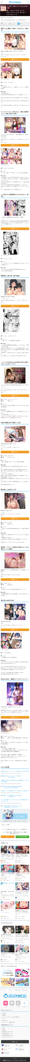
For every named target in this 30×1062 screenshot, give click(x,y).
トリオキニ (7, 1053)
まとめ (10, 990)
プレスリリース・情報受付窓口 (8, 1022)
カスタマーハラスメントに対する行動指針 (10, 1017)
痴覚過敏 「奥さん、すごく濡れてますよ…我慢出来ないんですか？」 (22, 912)
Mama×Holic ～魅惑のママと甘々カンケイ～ (11, 707)
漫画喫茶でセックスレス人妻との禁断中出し (22, 874)
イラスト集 (14, 14)
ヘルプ (3, 1018)
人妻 (4, 20)
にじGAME (21, 1045)
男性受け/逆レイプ (23, 20)
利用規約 (4, 1015)
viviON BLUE (21, 1049)
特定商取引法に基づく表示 (7, 1031)
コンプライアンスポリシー (7, 1037)
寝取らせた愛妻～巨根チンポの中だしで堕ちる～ (12, 51)
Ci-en (7, 1049)
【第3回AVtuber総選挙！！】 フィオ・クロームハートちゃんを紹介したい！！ (7, 937)
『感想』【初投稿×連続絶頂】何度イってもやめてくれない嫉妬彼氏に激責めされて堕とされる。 (22, 857)
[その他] (20, 24)
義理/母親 (10, 20)
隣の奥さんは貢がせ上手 (6, 510)
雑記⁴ (2, 910)
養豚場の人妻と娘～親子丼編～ (8, 296)
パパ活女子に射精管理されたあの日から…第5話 (12, 217)
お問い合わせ (4, 1020)
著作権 (3, 1028)
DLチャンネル (15, 2)
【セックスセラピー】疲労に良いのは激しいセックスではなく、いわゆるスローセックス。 (22, 893)
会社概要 (4, 1013)
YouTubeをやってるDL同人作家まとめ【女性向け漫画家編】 (22, 936)
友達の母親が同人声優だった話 (8, 443)
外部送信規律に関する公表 (7, 1035)
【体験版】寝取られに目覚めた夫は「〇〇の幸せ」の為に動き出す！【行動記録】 (7, 856)
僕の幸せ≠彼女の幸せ (6, 621)
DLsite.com (7, 1045)
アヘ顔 (16, 20)
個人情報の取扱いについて (7, 1033)
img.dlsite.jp (6, 79)
